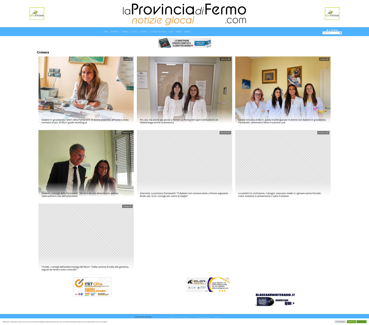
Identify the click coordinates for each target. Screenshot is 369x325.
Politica (134, 32)
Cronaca (125, 32)
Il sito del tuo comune (202, 317)
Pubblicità (186, 317)
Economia (143, 32)
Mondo (187, 32)
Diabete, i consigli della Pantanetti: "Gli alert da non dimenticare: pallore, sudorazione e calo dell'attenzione (80, 194)
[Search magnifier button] (340, 33)
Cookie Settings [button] (340, 322)
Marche (179, 32)
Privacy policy (361, 322)
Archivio (217, 317)
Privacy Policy (174, 317)
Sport (171, 32)
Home (106, 32)
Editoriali (114, 32)
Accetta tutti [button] (351, 322)
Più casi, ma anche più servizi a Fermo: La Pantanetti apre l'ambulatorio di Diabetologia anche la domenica (179, 121)
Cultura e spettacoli (158, 32)
